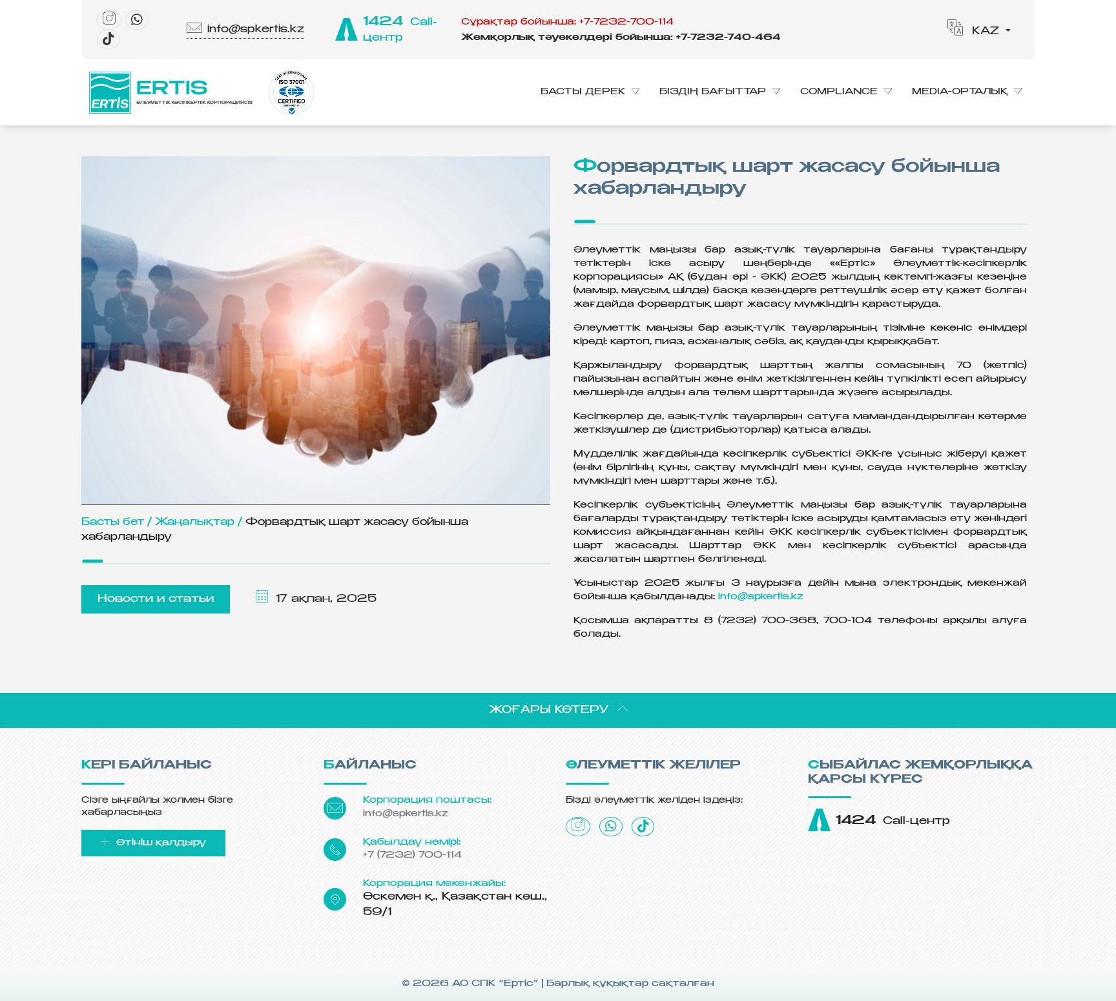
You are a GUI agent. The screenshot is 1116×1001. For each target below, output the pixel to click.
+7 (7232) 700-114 (412, 855)
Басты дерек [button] (583, 91)
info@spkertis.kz (255, 30)
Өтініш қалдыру (159, 842)
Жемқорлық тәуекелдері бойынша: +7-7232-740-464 (621, 37)
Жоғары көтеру (550, 710)
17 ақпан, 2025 (324, 599)
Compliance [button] (839, 91)
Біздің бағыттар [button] (712, 91)
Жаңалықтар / (198, 522)
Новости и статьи (156, 599)
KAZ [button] (985, 31)
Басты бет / (116, 522)
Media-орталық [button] (960, 91)
